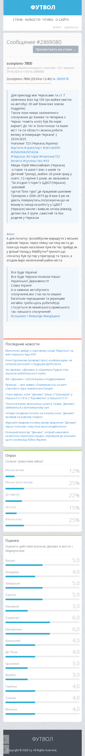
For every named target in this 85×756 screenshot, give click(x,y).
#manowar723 (49, 156)
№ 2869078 (61, 79)
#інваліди (35, 316)
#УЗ (46, 161)
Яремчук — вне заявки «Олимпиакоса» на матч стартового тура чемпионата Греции (36, 386)
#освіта (16, 161)
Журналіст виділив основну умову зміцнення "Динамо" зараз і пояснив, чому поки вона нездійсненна (41, 424)
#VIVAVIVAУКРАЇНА (24, 152)
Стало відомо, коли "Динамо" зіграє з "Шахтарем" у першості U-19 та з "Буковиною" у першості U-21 (38, 396)
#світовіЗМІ (51, 148)
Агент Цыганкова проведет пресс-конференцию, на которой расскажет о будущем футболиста (38, 362)
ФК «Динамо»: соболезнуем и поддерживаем (35, 379)
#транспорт (33, 148)
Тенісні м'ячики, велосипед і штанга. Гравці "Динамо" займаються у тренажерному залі (40, 405)
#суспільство (32, 161)
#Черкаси (18, 156)
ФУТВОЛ (43, 7)
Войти (57, 27)
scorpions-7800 (19, 63)
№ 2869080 (37, 71)
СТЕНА (18, 19)
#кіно (10, 234)
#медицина (51, 316)
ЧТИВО (47, 19)
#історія (32, 156)
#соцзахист (19, 316)
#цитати (17, 148)
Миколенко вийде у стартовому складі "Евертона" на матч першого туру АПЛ (39, 352)
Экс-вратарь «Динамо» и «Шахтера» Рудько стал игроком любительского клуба (36, 371)
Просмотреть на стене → (56, 49)
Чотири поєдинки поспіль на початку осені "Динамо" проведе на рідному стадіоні (40, 415)
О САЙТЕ (62, 19)
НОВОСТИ (32, 19)
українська (71, 27)
